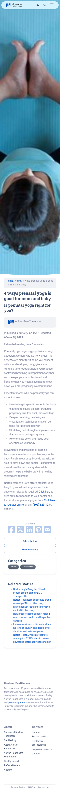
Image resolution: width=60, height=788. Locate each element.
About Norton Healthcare (11, 746)
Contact (36, 753)
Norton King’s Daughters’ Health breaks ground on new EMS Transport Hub (29, 593)
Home (10, 280)
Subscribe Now (30, 541)
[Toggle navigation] (51, 5)
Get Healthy (10, 740)
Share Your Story (30, 549)
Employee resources (43, 749)
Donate (36, 732)
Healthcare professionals (39, 743)
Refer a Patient (12, 765)
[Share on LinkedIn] (30, 531)
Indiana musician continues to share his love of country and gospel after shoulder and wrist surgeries (32, 628)
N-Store (8, 770)
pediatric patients (17, 702)
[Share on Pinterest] (38, 531)
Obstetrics (28, 567)
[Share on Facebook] (12, 531)
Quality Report (11, 761)
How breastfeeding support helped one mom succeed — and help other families (32, 617)
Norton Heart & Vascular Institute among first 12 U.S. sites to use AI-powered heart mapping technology (32, 638)
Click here (45, 491)
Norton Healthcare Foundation (13, 755)
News (18, 280)
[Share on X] (20, 531)
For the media (39, 736)
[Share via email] (47, 531)
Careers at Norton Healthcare (13, 734)
